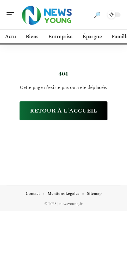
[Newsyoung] (47, 14)
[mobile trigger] (12, 14)
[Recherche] (97, 14)
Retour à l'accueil (63, 110)
